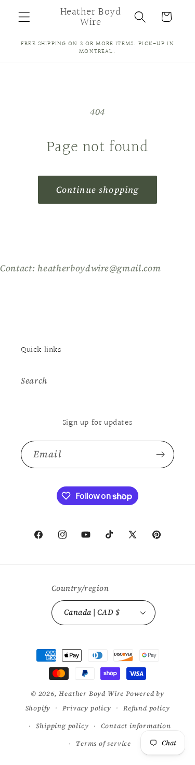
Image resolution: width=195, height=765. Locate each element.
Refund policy (146, 708)
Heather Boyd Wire (91, 693)
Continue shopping (97, 189)
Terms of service (103, 743)
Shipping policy (62, 725)
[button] (24, 17)
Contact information (136, 725)
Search (34, 380)
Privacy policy (86, 708)
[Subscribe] (160, 455)
